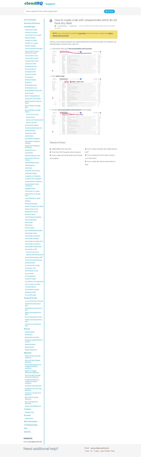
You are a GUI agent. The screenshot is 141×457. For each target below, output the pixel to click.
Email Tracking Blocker (32, 96)
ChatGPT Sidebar (30, 46)
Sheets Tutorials (31, 122)
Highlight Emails (30, 188)
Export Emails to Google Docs (33, 106)
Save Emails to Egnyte (32, 238)
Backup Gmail (29, 347)
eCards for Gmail (30, 74)
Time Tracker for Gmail (32, 284)
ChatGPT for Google (31, 43)
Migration (27, 353)
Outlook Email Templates (33, 217)
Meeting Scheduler (31, 203)
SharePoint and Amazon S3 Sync (33, 309)
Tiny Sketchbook (30, 287)
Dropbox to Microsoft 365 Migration (33, 389)
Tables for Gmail (30, 279)
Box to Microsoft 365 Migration (31, 398)
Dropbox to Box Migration (33, 386)
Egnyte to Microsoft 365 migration (32, 356)
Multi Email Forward (31, 211)
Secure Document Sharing (33, 260)
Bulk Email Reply (30, 38)
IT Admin (27, 409)
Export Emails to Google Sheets (33, 111)
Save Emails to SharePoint (33, 246)
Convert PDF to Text (31, 55)
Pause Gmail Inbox (31, 219)
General (27, 432)
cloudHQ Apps (62, 26)
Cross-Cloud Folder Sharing (34, 301)
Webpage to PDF (30, 292)
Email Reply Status (31, 85)
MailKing (28, 201)
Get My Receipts (30, 130)
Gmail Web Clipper (31, 173)
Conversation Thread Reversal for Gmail (32, 52)
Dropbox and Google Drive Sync (33, 320)
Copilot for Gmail (30, 63)
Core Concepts (30, 20)
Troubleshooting (30, 425)
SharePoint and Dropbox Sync (33, 304)
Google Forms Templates (33, 178)
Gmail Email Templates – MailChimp (33, 146)
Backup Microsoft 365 (32, 337)
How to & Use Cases (32, 114)
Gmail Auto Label (30, 133)
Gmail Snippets (30, 165)
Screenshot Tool (30, 268)
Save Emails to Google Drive (34, 241)
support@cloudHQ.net (35, 442)
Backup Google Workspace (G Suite (34, 340)
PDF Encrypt (29, 222)
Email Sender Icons (31, 88)
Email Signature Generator (33, 90)
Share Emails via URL (31, 270)
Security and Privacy (32, 23)
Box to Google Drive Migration (31, 402)
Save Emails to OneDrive (33, 244)
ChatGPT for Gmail (31, 40)
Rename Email (29, 228)
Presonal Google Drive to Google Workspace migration (33, 366)
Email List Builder (30, 80)
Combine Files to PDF (32, 61)
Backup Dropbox (30, 344)
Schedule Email (30, 262)
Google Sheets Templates (33, 181)
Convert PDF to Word (31, 58)
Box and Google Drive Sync (33, 317)
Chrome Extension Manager (34, 48)
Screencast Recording (32, 265)
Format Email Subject (32, 125)
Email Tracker (29, 93)
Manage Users (29, 412)
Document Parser (30, 69)
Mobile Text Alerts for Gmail (34, 206)
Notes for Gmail (30, 214)
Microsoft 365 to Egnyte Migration (32, 361)
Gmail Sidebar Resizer (32, 162)
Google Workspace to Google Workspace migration (32, 381)
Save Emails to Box (31, 233)
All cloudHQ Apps (30, 295)
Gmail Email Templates (32, 138)
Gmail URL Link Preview (32, 170)
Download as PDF (30, 71)
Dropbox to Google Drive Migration (33, 393)
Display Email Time (31, 66)
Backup (27, 329)
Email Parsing (30, 117)
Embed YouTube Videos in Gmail (33, 102)
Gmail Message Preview (32, 155)
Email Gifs (28, 82)
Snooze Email (29, 273)
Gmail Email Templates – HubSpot (33, 142)
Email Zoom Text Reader (33, 98)
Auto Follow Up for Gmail (33, 35)
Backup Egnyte (30, 332)
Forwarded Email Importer (33, 128)
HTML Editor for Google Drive (32, 194)
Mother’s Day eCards (31, 209)
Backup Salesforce (31, 349)
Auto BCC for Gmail (31, 32)
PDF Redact (28, 225)
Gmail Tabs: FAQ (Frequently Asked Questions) (66, 152)
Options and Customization (34, 120)
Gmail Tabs (73, 26)
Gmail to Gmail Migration (33, 406)
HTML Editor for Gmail (32, 191)
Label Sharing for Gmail (32, 198)
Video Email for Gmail (32, 289)
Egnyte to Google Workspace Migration (32, 371)
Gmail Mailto (29, 153)
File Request (29, 77)
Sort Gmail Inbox (30, 276)
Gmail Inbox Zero (30, 150)
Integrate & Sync (30, 298)
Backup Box (29, 334)
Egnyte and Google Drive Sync (33, 313)
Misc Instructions (30, 421)
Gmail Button (29, 136)
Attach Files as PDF (31, 29)
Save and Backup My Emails (33, 230)
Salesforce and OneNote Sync (33, 325)
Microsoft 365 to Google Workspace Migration (33, 376)
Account (27, 415)
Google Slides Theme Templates (32, 185)
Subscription (29, 418)
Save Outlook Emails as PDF (33, 257)
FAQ (25, 428)
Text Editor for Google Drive (34, 281)
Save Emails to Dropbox (32, 236)
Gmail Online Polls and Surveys (32, 159)
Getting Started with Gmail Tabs (61, 149)
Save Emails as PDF (31, 249)
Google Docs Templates (33, 176)
